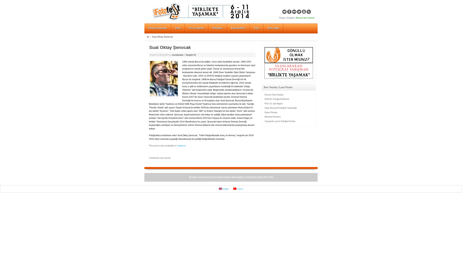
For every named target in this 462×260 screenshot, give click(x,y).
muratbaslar (177, 55)
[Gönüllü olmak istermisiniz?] (289, 62)
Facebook (289, 12)
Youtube (304, 12)
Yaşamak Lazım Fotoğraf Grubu (280, 121)
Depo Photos (271, 112)
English (291, 18)
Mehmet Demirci (273, 117)
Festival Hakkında (157, 28)
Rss (309, 12)
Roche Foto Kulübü (274, 95)
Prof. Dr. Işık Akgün (274, 103)
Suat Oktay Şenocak (170, 47)
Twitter (299, 12)
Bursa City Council (305, 18)
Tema (178, 28)
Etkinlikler (217, 28)
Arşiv (256, 28)
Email (284, 12)
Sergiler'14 (191, 55)
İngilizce (182, 145)
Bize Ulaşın (273, 28)
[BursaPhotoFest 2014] (202, 21)
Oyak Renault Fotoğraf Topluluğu (281, 108)
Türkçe (282, 18)
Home (148, 37)
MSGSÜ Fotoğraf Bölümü (277, 99)
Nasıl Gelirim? (238, 28)
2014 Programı (196, 28)
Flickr (294, 12)
